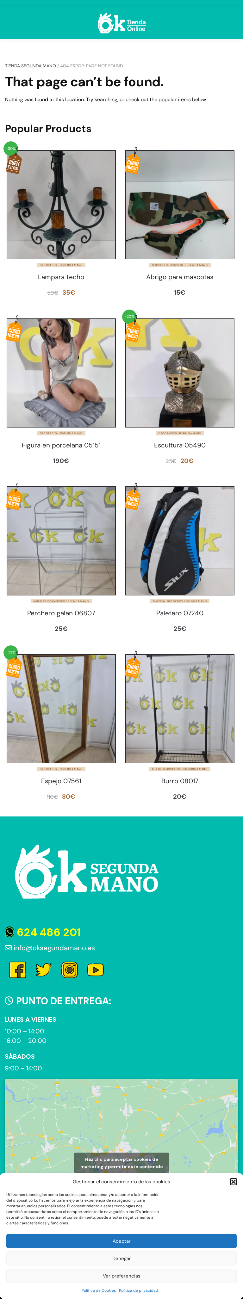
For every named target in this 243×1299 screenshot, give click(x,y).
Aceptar (122, 1241)
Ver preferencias (121, 1276)
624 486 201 (47, 932)
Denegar (121, 1258)
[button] (233, 1182)
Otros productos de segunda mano (180, 265)
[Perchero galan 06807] (61, 540)
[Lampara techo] (61, 204)
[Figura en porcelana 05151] (61, 373)
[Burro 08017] (179, 708)
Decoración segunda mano (61, 265)
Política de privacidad (138, 1290)
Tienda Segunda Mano (30, 66)
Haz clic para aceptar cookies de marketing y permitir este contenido (121, 1162)
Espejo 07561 (61, 781)
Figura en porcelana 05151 (61, 445)
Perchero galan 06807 (61, 613)
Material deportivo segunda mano (180, 601)
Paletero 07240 (179, 613)
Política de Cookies (99, 1290)
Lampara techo (61, 277)
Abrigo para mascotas (179, 277)
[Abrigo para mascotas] (179, 204)
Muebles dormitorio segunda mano (61, 601)
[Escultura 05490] (179, 373)
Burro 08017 (179, 781)
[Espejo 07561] (61, 708)
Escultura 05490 (180, 445)
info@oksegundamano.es (53, 947)
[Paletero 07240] (179, 540)
